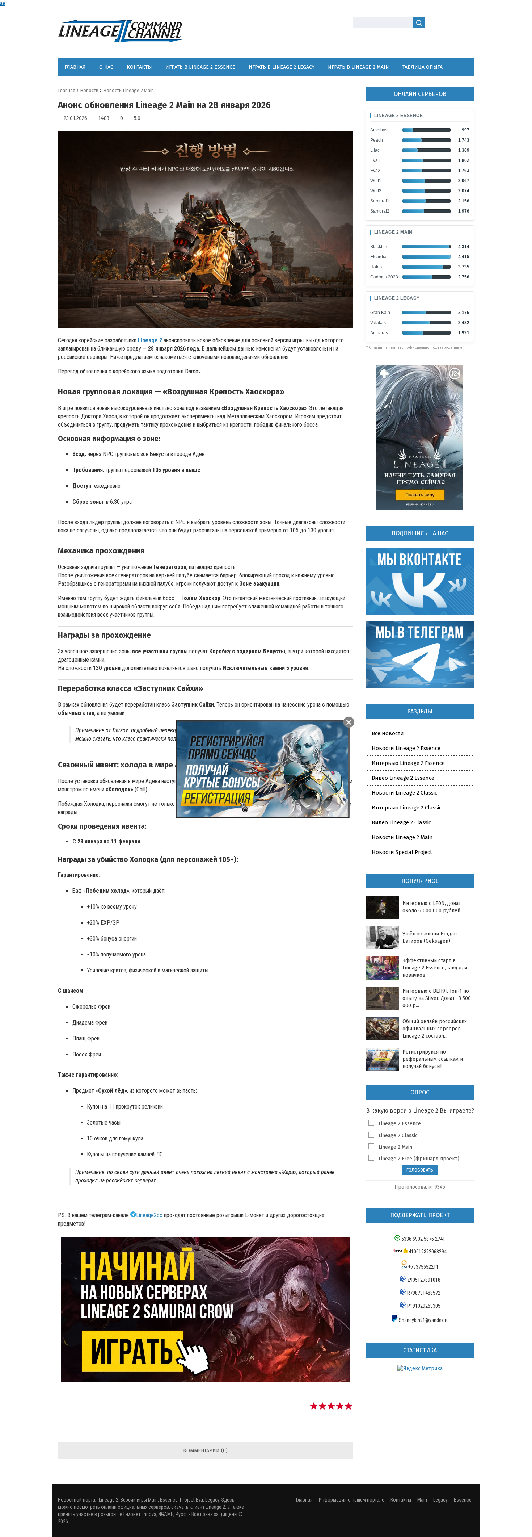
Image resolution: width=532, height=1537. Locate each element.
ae (2, 3)
